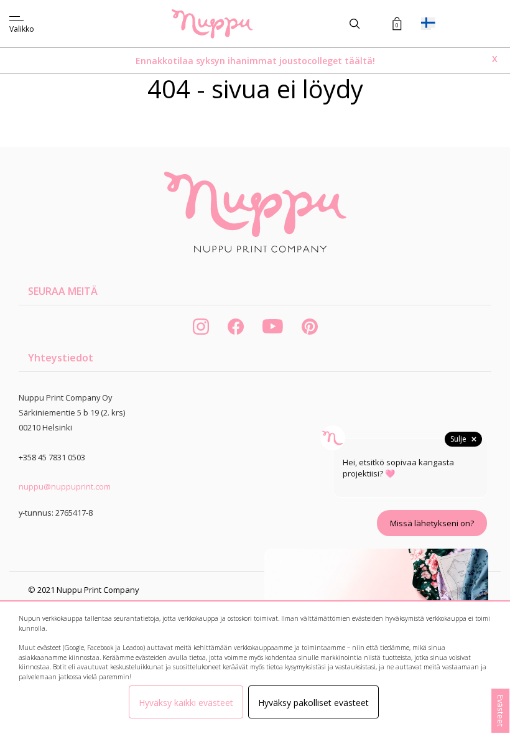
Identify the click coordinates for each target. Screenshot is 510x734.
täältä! (360, 61)
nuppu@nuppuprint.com (65, 486)
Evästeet (500, 711)
